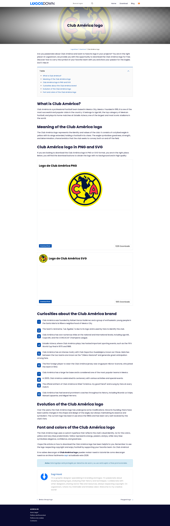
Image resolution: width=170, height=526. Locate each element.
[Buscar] (92, 3)
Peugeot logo (126, 499)
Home (113, 3)
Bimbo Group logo (46, 499)
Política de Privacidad (38, 515)
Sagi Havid (56, 474)
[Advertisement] (85, 228)
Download (124, 3)
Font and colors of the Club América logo (59, 92)
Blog (132, 3)
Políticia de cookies (37, 518)
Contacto (33, 521)
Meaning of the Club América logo (57, 79)
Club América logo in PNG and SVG (57, 82)
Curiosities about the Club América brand (59, 86)
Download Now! (45, 246)
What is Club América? (52, 76)
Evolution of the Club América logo (57, 89)
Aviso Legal (34, 512)
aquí (66, 455)
